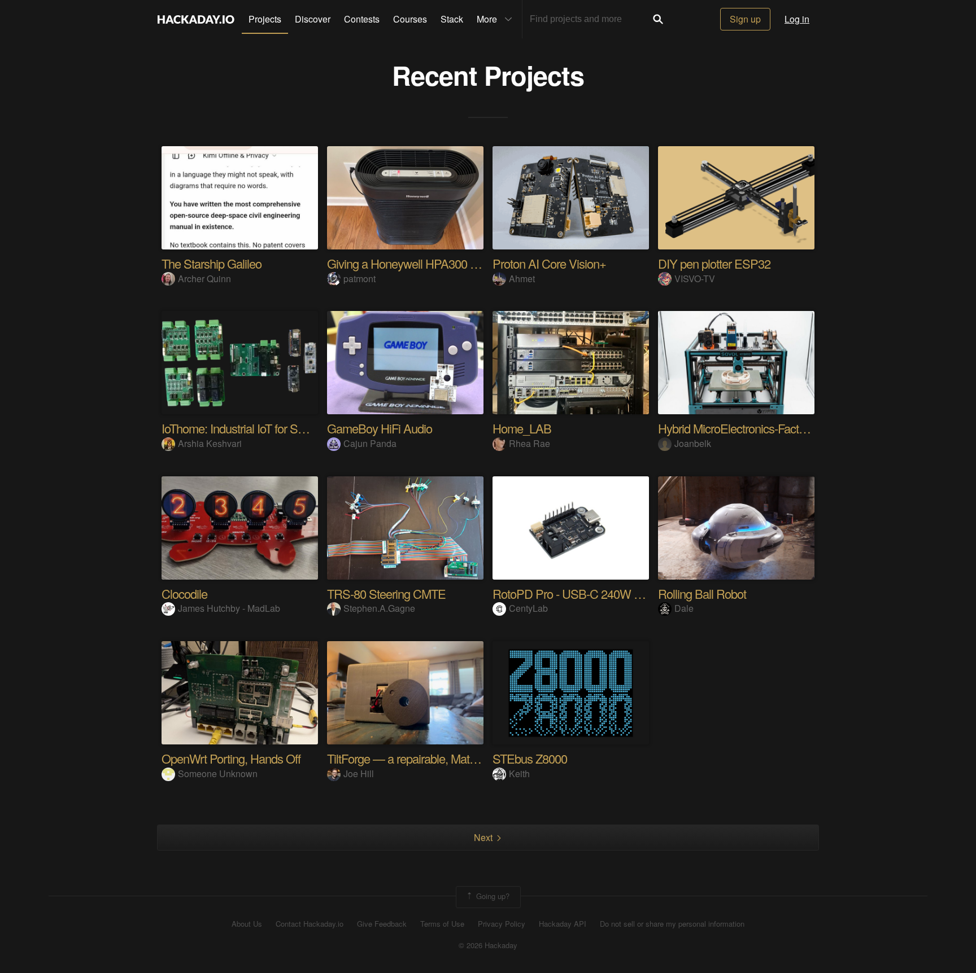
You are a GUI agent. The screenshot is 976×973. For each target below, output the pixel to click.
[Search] (658, 19)
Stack (452, 18)
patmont (359, 278)
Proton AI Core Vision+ (549, 263)
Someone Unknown (218, 773)
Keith (519, 773)
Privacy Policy (501, 924)
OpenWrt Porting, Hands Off (231, 758)
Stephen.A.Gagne (379, 608)
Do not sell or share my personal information (672, 924)
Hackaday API (562, 924)
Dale (684, 608)
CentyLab (528, 608)
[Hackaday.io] (196, 19)
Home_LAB (522, 428)
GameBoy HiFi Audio (379, 428)
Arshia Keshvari (210, 443)
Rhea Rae (529, 443)
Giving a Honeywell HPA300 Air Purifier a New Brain (456, 263)
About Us (247, 924)
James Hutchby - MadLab (229, 608)
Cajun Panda (369, 443)
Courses (410, 18)
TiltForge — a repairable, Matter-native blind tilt (440, 758)
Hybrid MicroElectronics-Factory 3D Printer (762, 428)
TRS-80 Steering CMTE (386, 593)
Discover (312, 18)
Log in (797, 18)
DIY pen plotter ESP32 (714, 263)
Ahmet (522, 278)
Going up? (491, 896)
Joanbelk (692, 443)
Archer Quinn (204, 278)
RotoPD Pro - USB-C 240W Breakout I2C (596, 593)
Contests (362, 18)
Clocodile (184, 593)
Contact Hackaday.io (309, 924)
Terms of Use (442, 924)
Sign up (745, 18)
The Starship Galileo (212, 263)
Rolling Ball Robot (702, 593)
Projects (265, 18)
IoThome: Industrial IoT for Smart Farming (262, 428)
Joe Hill (358, 773)
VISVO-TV (694, 278)
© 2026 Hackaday (488, 945)
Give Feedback (382, 924)
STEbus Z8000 (530, 758)
